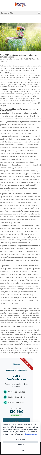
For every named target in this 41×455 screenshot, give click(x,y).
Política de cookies (30, 434)
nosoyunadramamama (11, 59)
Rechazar (20, 445)
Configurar (20, 450)
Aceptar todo (20, 439)
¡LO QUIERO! (16, 421)
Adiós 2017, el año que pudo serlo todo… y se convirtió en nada (18, 56)
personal (11, 61)
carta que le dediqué (7, 350)
